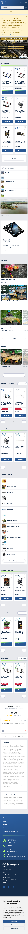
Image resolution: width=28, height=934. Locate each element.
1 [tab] (12, 422)
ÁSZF (4, 872)
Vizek (4, 828)
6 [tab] (15, 467)
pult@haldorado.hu (7, 34)
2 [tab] (13, 422)
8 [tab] (18, 467)
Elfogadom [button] (14, 921)
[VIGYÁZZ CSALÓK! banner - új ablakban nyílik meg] (14, 48)
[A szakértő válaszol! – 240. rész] (14, 292)
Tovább (14, 158)
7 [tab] (17, 467)
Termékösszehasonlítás (10, 831)
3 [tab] (15, 422)
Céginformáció (7, 869)
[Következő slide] (24, 421)
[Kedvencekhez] (12, 68)
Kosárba (7, 92)
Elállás (4, 882)
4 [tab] (12, 467)
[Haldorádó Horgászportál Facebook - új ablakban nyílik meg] (9, 887)
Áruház (5, 818)
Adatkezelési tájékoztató (10, 874)
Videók (5, 821)
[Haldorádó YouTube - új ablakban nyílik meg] (5, 887)
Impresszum (6, 877)
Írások (5, 824)
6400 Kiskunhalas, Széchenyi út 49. (16, 856)
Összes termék (22, 383)
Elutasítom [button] (14, 925)
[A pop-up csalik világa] (14, 271)
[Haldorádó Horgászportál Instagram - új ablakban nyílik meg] (14, 887)
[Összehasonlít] (12, 71)
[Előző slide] (3, 421)
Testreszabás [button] (14, 928)
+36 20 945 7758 (11, 847)
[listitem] (11, 320)
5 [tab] (14, 467)
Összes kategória (14, 560)
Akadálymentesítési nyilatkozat (11, 880)
